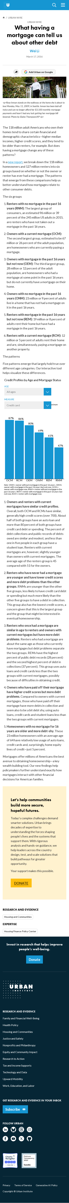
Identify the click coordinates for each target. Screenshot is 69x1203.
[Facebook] (5, 1140)
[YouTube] (13, 1140)
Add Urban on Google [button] (41, 72)
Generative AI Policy (46, 1185)
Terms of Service (23, 1185)
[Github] (29, 1140)
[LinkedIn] (5, 1131)
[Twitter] (21, 1140)
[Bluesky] (13, 1131)
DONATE (21, 883)
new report (15, 162)
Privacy (6, 1185)
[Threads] (21, 1131)
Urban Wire (34, 22)
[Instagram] (29, 1131)
